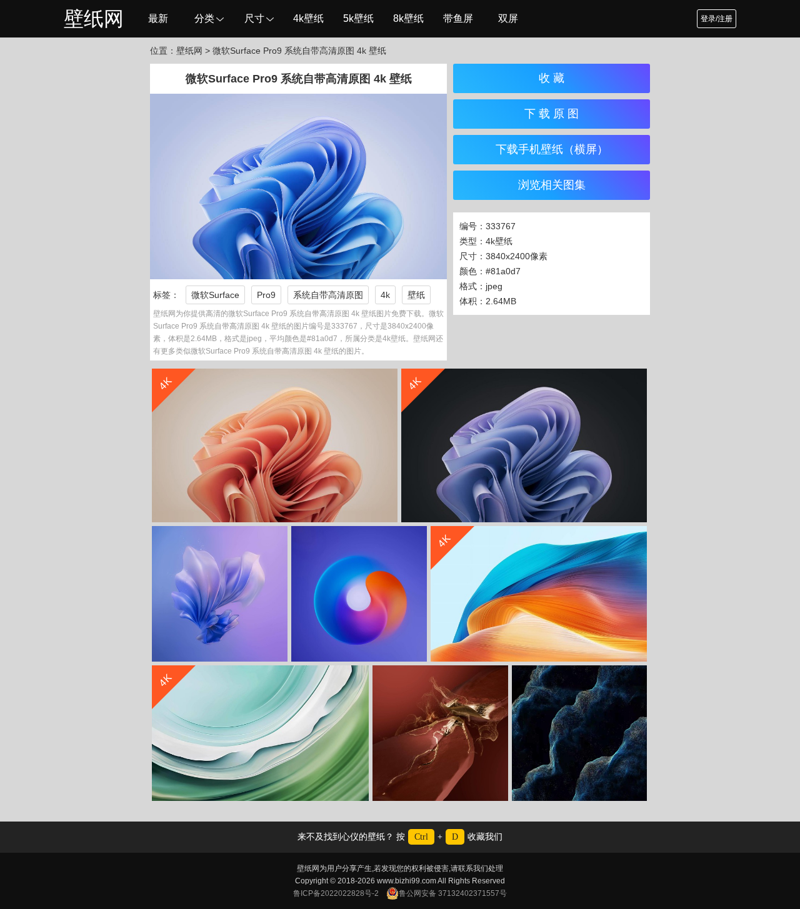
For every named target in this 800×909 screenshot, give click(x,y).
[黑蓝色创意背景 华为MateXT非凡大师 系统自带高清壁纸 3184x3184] (579, 733)
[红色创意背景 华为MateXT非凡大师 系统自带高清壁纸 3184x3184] (440, 733)
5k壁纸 (358, 18)
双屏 (508, 18)
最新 (158, 18)
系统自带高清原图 (328, 295)
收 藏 (551, 78)
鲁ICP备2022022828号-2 (336, 893)
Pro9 (266, 295)
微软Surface (215, 295)
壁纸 (416, 295)
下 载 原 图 (551, 113)
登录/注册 (716, 18)
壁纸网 (94, 18)
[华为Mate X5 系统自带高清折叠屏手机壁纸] (359, 594)
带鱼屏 (458, 18)
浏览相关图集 (552, 185)
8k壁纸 (408, 18)
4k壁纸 (308, 18)
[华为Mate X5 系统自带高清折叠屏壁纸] (220, 594)
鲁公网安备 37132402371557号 (453, 893)
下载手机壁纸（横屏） (552, 149)
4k (385, 295)
